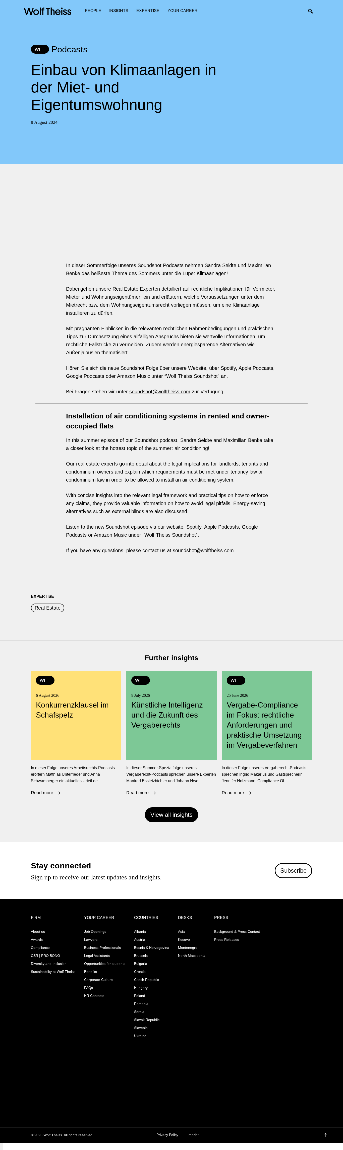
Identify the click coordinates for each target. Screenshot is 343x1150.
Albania (140, 932)
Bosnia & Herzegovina (151, 948)
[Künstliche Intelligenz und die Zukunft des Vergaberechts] (171, 733)
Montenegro (187, 948)
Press (221, 917)
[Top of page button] (333, 1135)
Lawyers (90, 940)
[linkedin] (285, 1135)
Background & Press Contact (237, 932)
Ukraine (140, 1036)
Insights (118, 11)
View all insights (171, 814)
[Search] (312, 11)
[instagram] (275, 1135)
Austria (139, 940)
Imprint (193, 1135)
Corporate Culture (98, 980)
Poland (139, 996)
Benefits (90, 972)
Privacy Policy (167, 1135)
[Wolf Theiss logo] (47, 11)
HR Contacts (94, 996)
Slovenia (141, 1028)
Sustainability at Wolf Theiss (53, 972)
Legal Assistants (97, 956)
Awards (37, 940)
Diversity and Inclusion (49, 964)
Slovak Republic (146, 1020)
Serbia (139, 1012)
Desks (185, 917)
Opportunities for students (104, 964)
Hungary (141, 988)
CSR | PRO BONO (45, 956)
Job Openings (95, 932)
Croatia (140, 972)
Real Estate (48, 608)
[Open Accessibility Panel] (1, 1146)
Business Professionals (102, 948)
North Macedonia (191, 956)
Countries (146, 917)
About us (38, 932)
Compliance (40, 948)
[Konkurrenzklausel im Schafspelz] (76, 733)
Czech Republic (146, 980)
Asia (181, 932)
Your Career (182, 11)
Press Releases (226, 940)
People (93, 11)
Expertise (147, 11)
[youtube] (295, 1135)
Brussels (141, 956)
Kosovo (184, 940)
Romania (141, 1004)
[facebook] (265, 1135)
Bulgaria (140, 964)
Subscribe (293, 870)
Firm (36, 917)
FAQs (88, 988)
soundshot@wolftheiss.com (159, 391)
